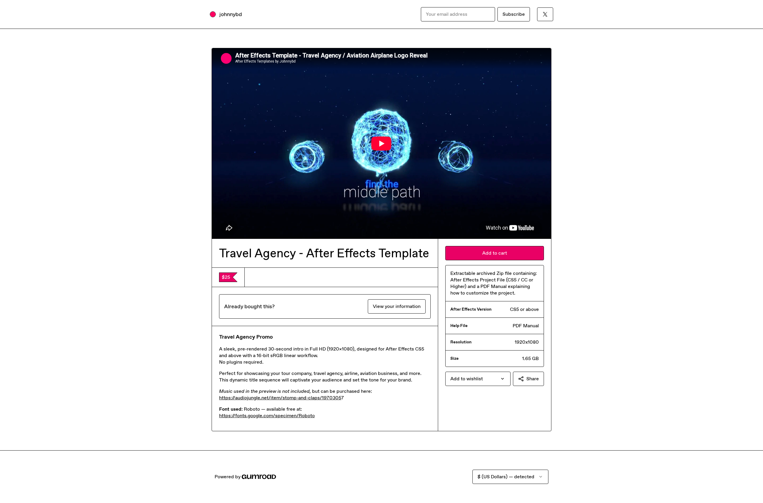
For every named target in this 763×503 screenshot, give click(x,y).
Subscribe (514, 14)
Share (532, 378)
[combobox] (478, 379)
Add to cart (494, 253)
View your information (397, 306)
